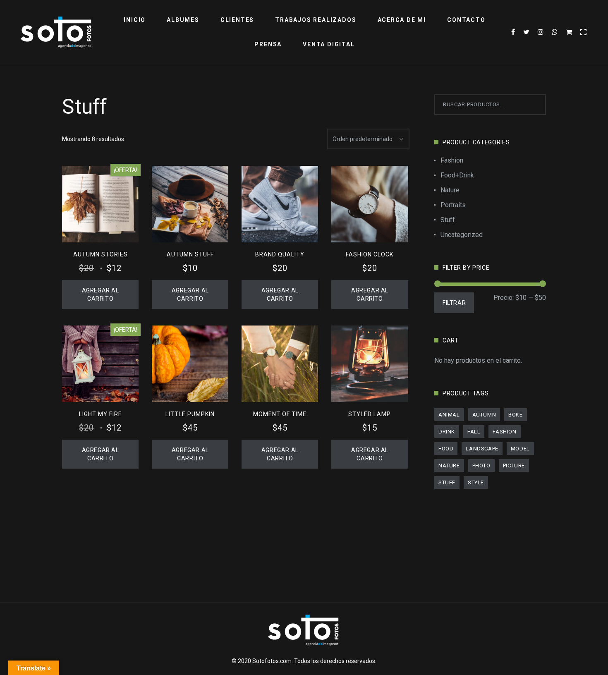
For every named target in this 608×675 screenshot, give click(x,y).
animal (449, 415)
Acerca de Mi (402, 20)
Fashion (451, 160)
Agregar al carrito (100, 294)
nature (449, 465)
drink (446, 431)
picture (514, 465)
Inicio (135, 20)
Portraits (453, 205)
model (520, 448)
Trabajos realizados (315, 20)
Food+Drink (457, 175)
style (476, 482)
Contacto (466, 20)
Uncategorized (461, 235)
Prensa (268, 44)
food (445, 448)
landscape (482, 448)
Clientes (237, 20)
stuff (446, 482)
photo (481, 465)
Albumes (183, 20)
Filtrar (454, 302)
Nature (450, 190)
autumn (484, 415)
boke (515, 415)
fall (473, 431)
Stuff (447, 220)
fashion (504, 431)
